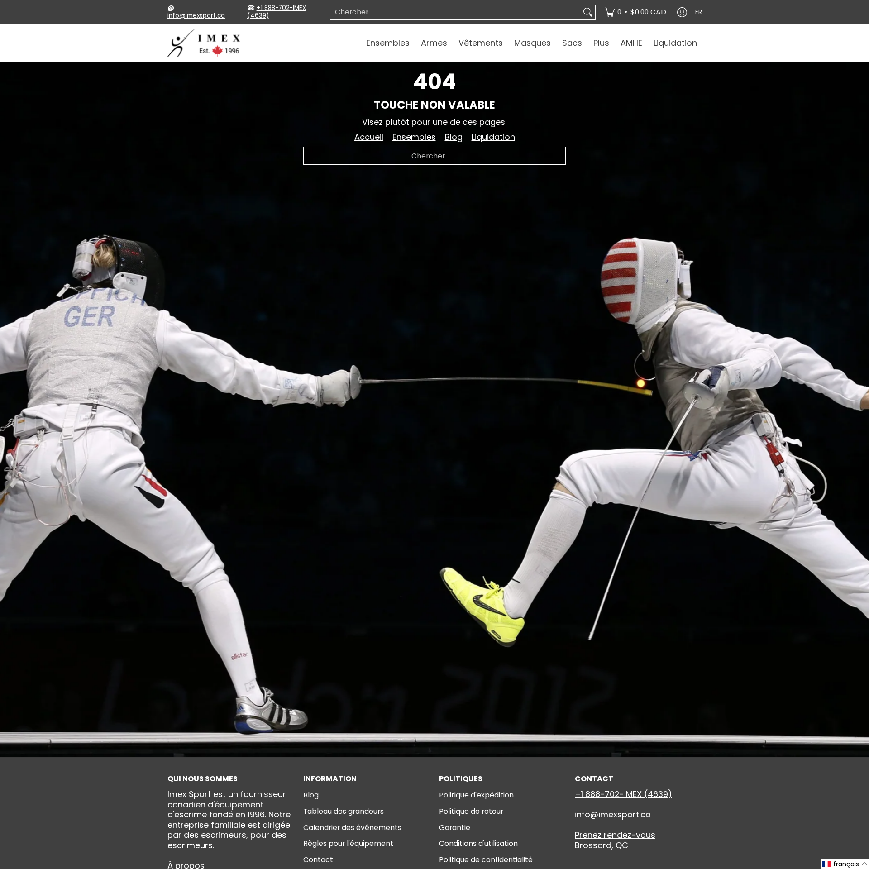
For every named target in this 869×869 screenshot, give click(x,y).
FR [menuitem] (698, 12)
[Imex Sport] (203, 43)
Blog (454, 137)
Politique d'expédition (476, 795)
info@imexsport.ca (196, 15)
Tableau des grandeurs (343, 811)
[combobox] (455, 12)
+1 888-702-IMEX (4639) (276, 12)
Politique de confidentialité (486, 860)
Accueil (368, 137)
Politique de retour (471, 811)
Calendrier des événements (352, 827)
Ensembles (414, 137)
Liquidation (493, 137)
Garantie (454, 827)
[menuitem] (635, 12)
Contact (318, 860)
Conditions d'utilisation (478, 843)
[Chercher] (588, 12)
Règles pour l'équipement (348, 843)
